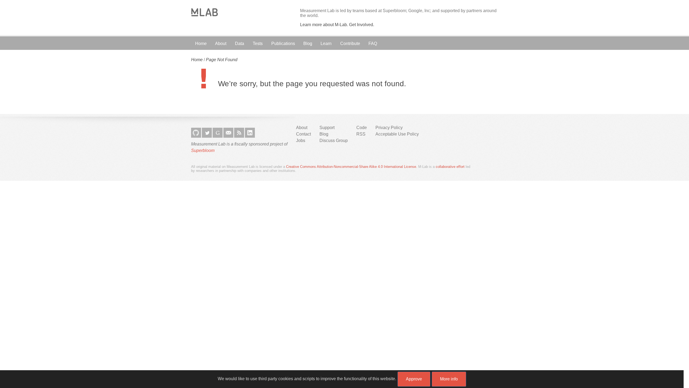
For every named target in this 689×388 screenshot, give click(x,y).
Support (327, 127)
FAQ (372, 43)
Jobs (300, 140)
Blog (307, 43)
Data (239, 43)
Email (228, 133)
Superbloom (203, 150)
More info (449, 379)
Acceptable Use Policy (397, 134)
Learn (326, 43)
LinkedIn (250, 133)
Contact (303, 134)
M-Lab (204, 12)
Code (361, 127)
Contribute (350, 43)
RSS (239, 133)
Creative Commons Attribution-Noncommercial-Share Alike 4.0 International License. (351, 167)
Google (218, 133)
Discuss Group (333, 140)
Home (201, 43)
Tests (258, 43)
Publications (283, 43)
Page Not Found (221, 59)
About (220, 43)
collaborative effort (450, 167)
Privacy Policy (389, 127)
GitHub (196, 133)
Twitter (207, 133)
